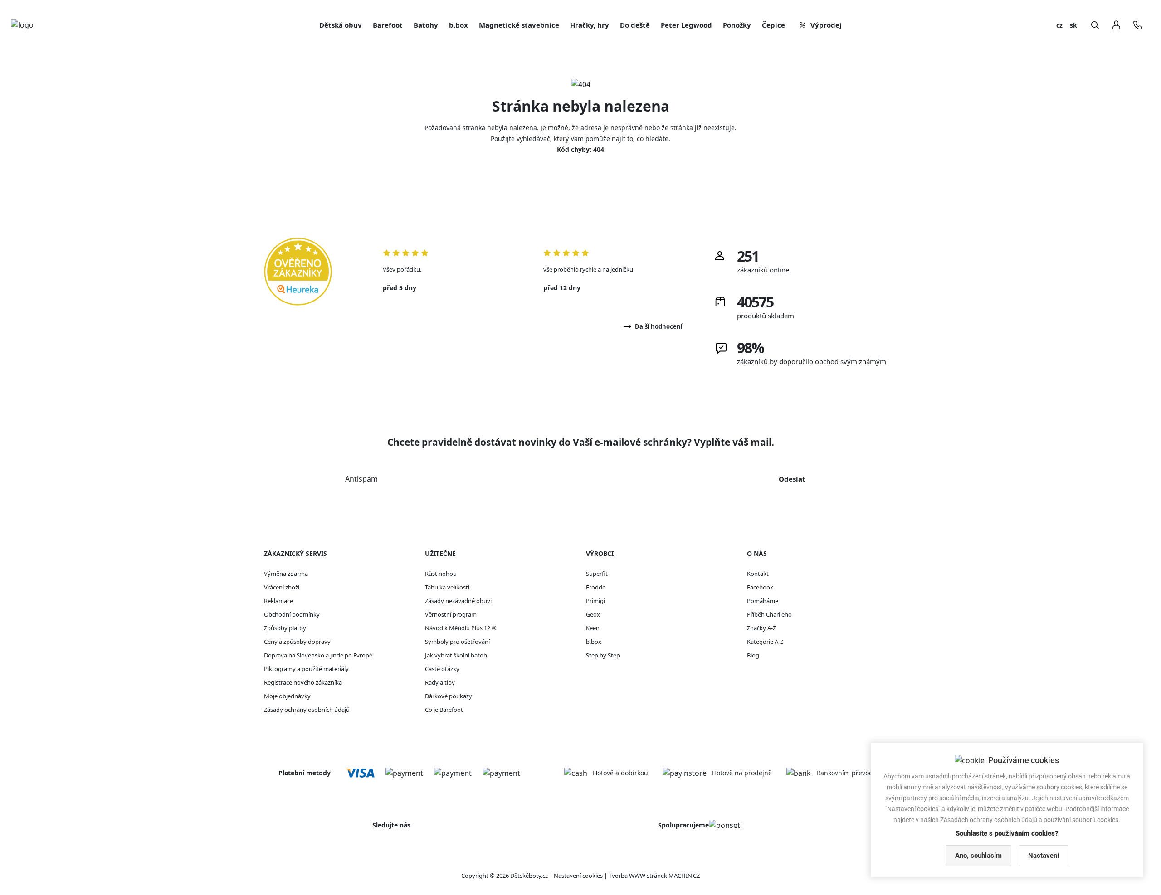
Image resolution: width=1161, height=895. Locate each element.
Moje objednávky (287, 696)
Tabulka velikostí (447, 587)
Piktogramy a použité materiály (306, 669)
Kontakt (758, 573)
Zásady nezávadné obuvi (458, 601)
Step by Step (603, 655)
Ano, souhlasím (978, 855)
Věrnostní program (451, 614)
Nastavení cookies (578, 875)
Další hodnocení (659, 326)
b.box (593, 641)
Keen (593, 628)
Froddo (596, 587)
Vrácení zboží (281, 587)
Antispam (361, 479)
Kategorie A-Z (765, 641)
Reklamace (278, 601)
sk (1073, 25)
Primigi (595, 601)
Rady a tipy (440, 682)
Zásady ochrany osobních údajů (307, 709)
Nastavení (1043, 855)
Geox (593, 614)
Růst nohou (441, 573)
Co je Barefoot (444, 709)
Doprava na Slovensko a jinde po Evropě (318, 655)
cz (1059, 25)
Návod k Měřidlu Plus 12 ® (461, 628)
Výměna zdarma (286, 573)
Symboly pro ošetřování (457, 641)
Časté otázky (442, 669)
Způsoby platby (285, 628)
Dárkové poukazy (448, 696)
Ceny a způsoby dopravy (297, 641)
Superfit (597, 573)
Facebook (760, 587)
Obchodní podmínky (292, 614)
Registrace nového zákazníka (303, 682)
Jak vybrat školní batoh (456, 655)
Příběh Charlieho (769, 614)
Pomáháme (762, 601)
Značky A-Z (761, 628)
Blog (753, 655)
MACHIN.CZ (684, 875)
